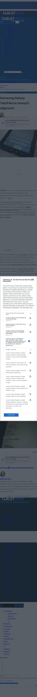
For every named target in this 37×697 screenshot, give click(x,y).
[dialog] (18, 348)
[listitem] (18, 313)
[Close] (33, 280)
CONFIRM (11, 415)
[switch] (29, 318)
